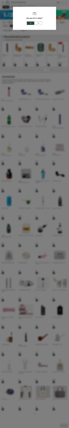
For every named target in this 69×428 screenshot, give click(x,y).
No (38, 23)
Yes (30, 23)
